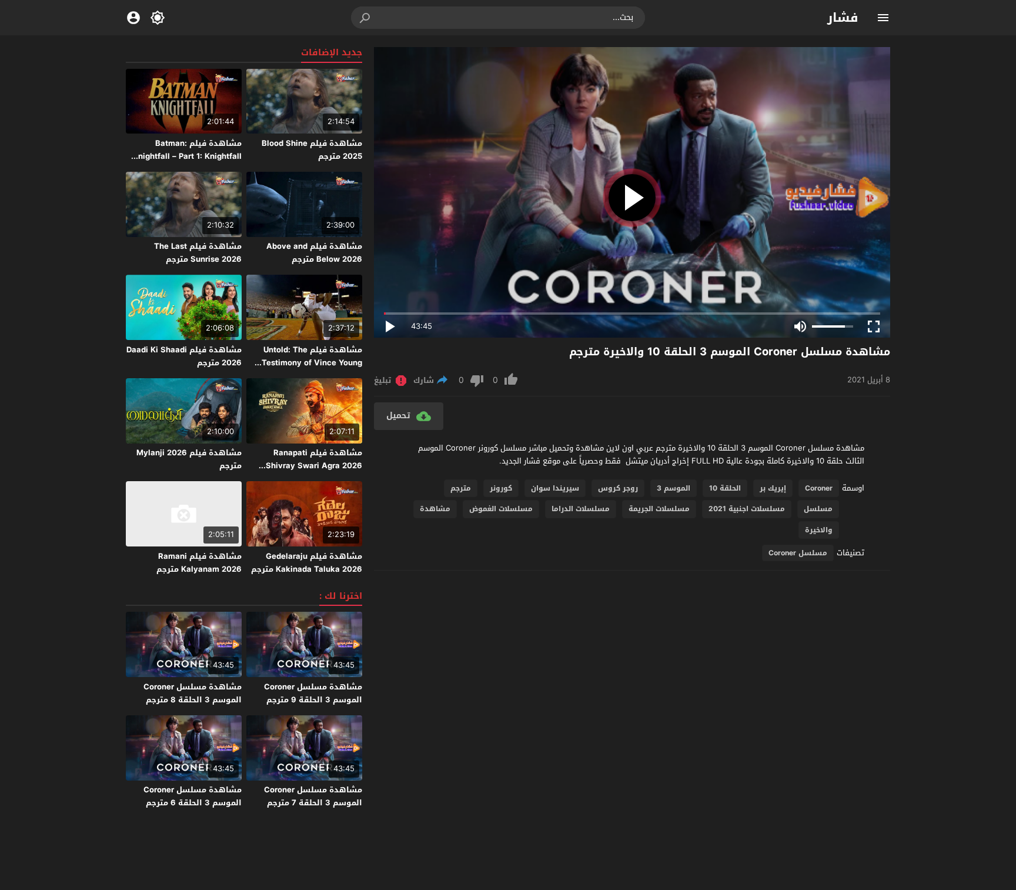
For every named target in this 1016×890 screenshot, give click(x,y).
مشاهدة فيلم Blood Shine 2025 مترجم (312, 150)
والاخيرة (819, 530)
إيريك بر (773, 488)
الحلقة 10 (725, 488)
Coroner (819, 488)
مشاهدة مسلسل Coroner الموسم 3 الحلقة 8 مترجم (192, 693)
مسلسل (818, 508)
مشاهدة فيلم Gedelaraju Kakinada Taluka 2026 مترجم (306, 562)
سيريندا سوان (555, 488)
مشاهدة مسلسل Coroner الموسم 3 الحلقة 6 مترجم (192, 796)
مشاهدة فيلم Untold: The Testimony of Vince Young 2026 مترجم (312, 362)
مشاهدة (435, 508)
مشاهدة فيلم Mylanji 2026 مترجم (189, 459)
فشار (842, 17)
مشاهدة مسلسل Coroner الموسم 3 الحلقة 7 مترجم (313, 796)
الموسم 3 (673, 488)
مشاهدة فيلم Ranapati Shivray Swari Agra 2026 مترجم (314, 465)
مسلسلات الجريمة (659, 508)
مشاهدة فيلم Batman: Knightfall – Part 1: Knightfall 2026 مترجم (187, 156)
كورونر (501, 488)
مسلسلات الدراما (581, 508)
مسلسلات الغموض (501, 508)
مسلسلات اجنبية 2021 (746, 508)
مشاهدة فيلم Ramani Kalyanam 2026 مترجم (199, 562)
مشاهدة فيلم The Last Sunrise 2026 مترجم (198, 252)
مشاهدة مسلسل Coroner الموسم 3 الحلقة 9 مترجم (313, 693)
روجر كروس (618, 488)
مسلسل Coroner (797, 552)
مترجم (460, 488)
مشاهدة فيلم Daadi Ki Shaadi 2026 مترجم (184, 356)
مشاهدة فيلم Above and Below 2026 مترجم (314, 252)
